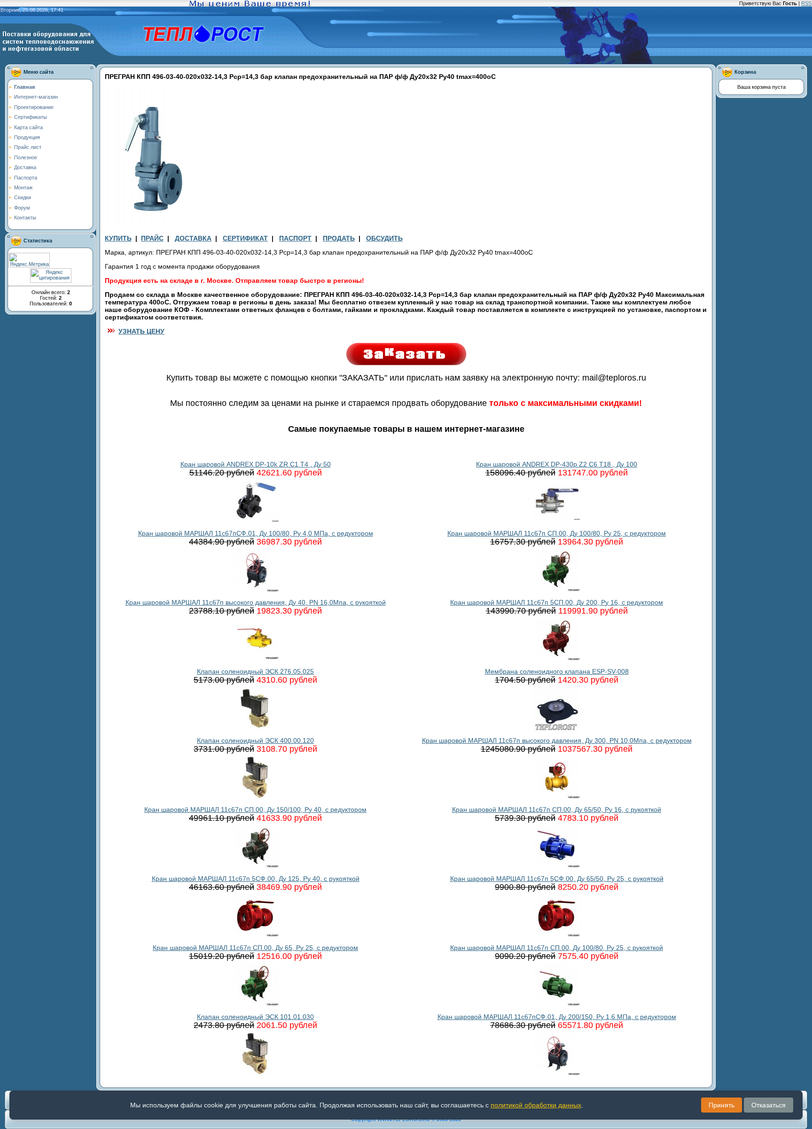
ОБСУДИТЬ (384, 238)
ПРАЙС (152, 238)
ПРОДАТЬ (339, 238)
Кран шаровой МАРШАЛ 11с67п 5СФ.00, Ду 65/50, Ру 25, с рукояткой (557, 878)
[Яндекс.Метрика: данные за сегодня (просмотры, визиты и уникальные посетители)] (29, 260)
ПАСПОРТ (295, 238)
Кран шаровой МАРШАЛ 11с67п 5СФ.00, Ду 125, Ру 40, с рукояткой (255, 878)
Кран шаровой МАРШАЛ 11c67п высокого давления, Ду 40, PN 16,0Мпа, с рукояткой (255, 602)
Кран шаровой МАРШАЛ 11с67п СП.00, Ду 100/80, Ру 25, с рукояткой (556, 947)
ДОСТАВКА (193, 238)
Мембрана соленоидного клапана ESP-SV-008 (557, 671)
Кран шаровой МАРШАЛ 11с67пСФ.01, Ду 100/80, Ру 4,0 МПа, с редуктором (255, 533)
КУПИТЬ (118, 238)
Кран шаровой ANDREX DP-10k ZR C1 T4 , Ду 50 (255, 464)
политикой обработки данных (536, 1105)
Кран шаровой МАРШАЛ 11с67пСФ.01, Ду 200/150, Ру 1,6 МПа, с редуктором (556, 1016)
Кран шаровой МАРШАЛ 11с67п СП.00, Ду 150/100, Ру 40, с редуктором (255, 809)
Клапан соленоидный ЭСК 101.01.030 (255, 1016)
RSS (806, 3)
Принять (721, 1105)
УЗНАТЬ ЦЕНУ (141, 331)
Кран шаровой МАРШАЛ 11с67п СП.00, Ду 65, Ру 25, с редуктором (255, 947)
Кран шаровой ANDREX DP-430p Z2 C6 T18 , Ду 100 (556, 464)
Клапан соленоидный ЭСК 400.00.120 (255, 740)
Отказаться (768, 1105)
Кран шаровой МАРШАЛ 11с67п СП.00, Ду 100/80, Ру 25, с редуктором (556, 533)
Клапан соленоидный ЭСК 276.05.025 (255, 671)
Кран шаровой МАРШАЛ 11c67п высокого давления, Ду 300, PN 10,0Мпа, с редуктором (557, 740)
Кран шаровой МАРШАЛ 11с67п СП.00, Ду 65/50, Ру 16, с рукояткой (556, 809)
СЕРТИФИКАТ (245, 238)
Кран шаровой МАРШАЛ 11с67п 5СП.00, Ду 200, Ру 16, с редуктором (556, 602)
